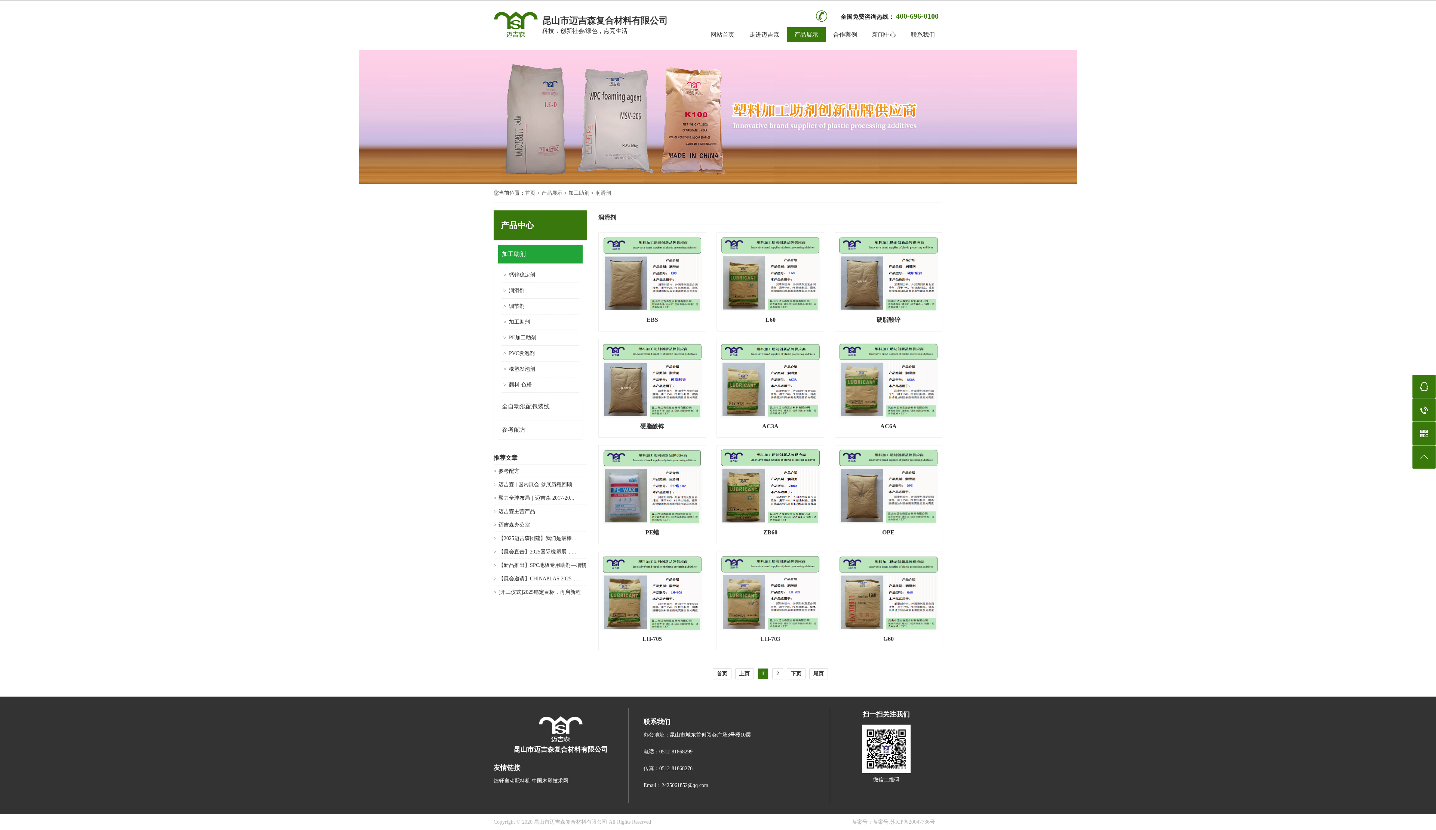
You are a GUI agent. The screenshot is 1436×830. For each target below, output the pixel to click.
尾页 (818, 673)
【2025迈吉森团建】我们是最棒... (537, 538)
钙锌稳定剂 (522, 275)
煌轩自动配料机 (512, 781)
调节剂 (517, 306)
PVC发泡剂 (522, 353)
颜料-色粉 (520, 385)
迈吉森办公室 (514, 525)
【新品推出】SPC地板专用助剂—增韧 (542, 565)
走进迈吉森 (764, 34)
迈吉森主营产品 (516, 511)
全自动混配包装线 (526, 406)
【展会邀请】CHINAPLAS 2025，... (539, 578)
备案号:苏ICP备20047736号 (904, 822)
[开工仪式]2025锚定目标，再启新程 (539, 592)
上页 (744, 673)
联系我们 (923, 34)
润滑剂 (603, 193)
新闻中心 (884, 34)
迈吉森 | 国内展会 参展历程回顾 (535, 484)
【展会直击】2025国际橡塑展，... (537, 552)
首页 (530, 193)
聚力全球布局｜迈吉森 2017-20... (536, 498)
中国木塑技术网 (550, 781)
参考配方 (514, 429)
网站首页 (722, 34)
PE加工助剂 (522, 337)
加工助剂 (578, 193)
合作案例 (845, 34)
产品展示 (806, 34)
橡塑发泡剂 (522, 369)
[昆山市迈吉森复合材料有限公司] (516, 37)
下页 (796, 673)
